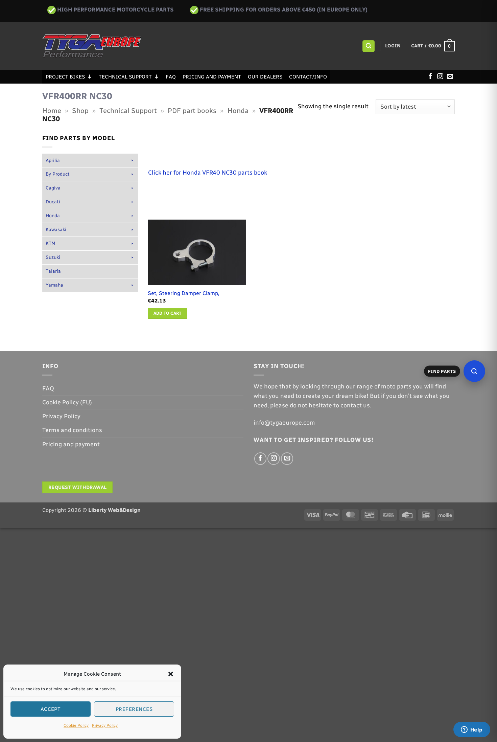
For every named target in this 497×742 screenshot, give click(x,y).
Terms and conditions (72, 429)
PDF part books (192, 111)
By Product (58, 174)
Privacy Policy (105, 725)
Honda (238, 111)
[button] (170, 674)
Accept (51, 709)
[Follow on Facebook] (430, 76)
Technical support (125, 77)
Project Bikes (65, 77)
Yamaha (54, 285)
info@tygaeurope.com (284, 422)
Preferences (134, 709)
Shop (80, 111)
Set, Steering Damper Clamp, (183, 293)
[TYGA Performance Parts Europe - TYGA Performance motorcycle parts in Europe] (91, 46)
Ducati (53, 202)
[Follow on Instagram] (440, 76)
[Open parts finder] (474, 371)
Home (51, 111)
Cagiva (53, 188)
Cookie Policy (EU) (67, 402)
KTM (50, 243)
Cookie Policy (76, 725)
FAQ (171, 77)
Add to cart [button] (167, 313)
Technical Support (128, 111)
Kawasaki (56, 229)
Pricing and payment (212, 77)
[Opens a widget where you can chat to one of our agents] (471, 730)
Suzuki (53, 257)
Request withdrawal (77, 487)
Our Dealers (265, 77)
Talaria (53, 271)
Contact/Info (308, 77)
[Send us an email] (450, 76)
